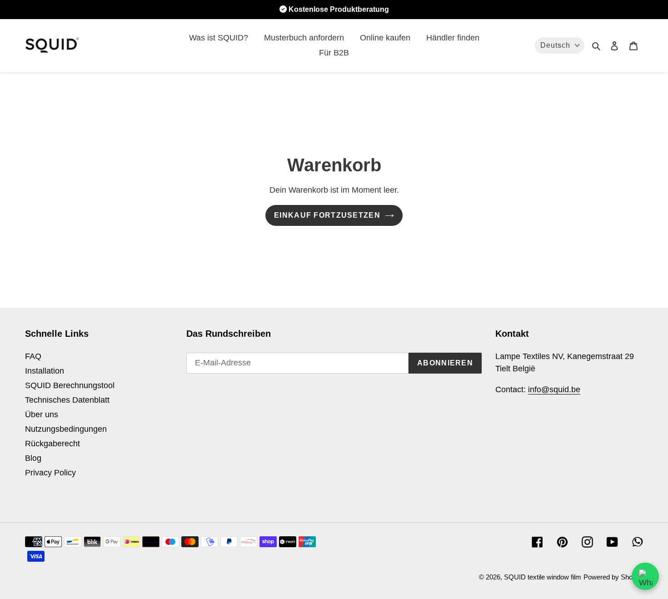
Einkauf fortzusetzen (327, 215)
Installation (44, 370)
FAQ (33, 356)
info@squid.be (554, 389)
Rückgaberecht (52, 443)
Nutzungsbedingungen (66, 429)
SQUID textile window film (542, 577)
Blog (33, 458)
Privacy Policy (50, 472)
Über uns (41, 414)
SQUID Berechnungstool (70, 385)
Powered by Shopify (613, 577)
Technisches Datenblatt (67, 399)
